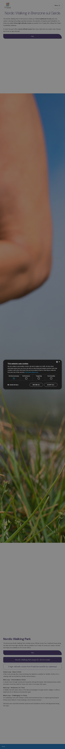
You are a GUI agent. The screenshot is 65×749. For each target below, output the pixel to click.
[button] (13, 385)
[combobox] (57, 362)
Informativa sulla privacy (31, 372)
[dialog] (32, 374)
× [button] (59, 361)
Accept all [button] (50, 384)
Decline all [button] (36, 384)
